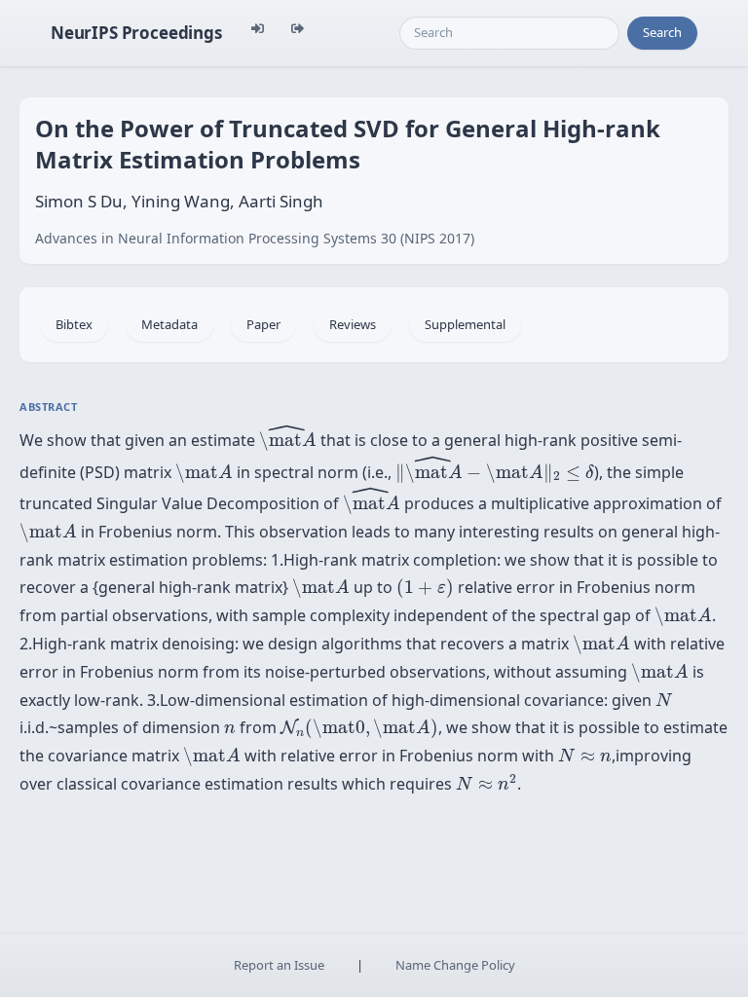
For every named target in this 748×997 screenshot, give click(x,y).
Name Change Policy (455, 965)
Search (662, 32)
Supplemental (465, 324)
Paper (263, 324)
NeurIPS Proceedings (136, 32)
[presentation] (288, 437)
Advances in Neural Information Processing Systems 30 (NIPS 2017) (254, 238)
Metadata (169, 324)
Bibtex (74, 324)
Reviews (352, 324)
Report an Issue (279, 965)
